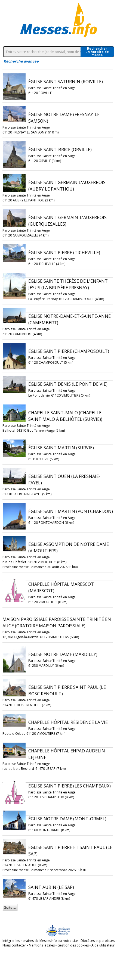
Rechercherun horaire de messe (97, 51)
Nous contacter (14, 945)
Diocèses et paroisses (98, 940)
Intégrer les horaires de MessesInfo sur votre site (40, 940)
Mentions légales (42, 945)
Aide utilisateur (103, 945)
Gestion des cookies (73, 945)
